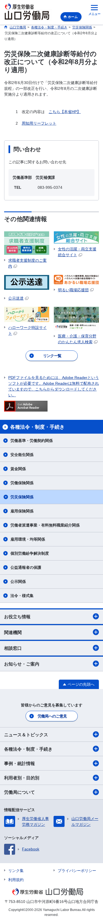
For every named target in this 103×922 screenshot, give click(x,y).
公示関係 (18, 581)
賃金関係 (18, 469)
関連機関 (13, 632)
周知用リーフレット (39, 123)
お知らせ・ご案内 (21, 664)
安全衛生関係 (22, 454)
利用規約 (16, 880)
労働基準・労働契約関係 (31, 440)
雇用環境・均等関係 (27, 539)
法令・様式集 (22, 595)
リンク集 (16, 870)
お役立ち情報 (17, 616)
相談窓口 (13, 648)
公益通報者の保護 (25, 567)
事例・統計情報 (19, 763)
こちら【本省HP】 (65, 111)
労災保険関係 (22, 497)
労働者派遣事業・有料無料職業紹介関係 (45, 525)
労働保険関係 (22, 483)
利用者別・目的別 (21, 778)
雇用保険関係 (22, 511)
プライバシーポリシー (77, 870)
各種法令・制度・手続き (28, 749)
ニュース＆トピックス (26, 734)
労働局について (19, 792)
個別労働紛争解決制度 (29, 553)
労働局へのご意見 (52, 716)
